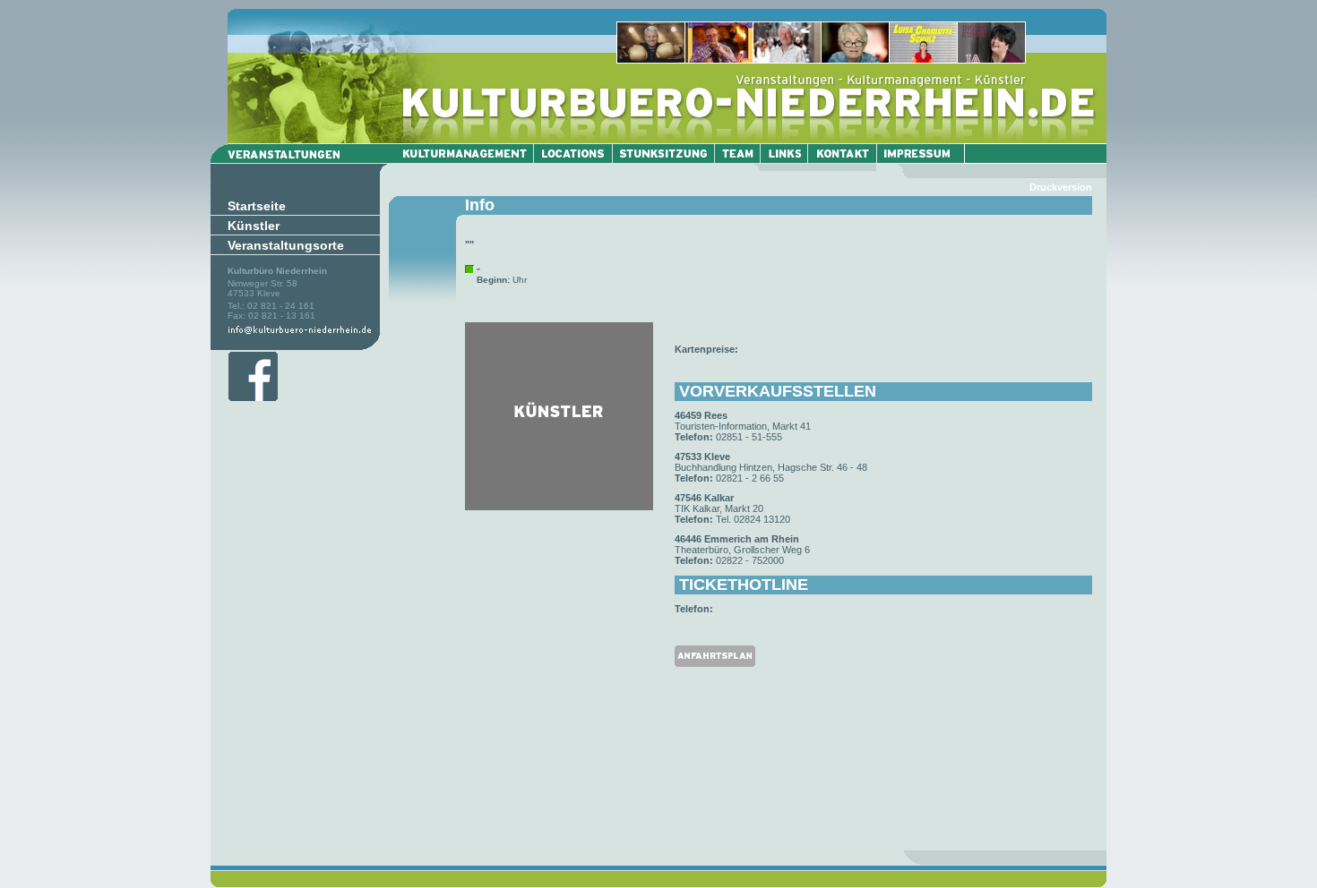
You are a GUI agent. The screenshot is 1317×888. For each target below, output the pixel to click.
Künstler (254, 225)
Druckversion (1060, 187)
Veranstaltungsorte (286, 245)
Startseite (257, 206)
